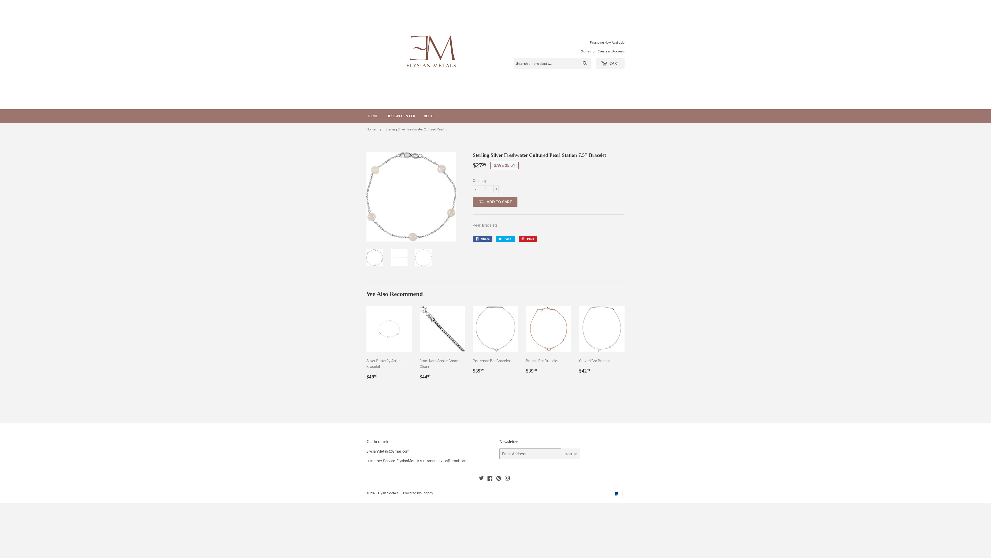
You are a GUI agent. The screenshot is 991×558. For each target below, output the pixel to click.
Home (372, 116)
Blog (429, 116)
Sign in (585, 51)
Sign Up (570, 454)
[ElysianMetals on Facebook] (490, 479)
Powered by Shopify (418, 493)
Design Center (400, 116)
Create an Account (611, 51)
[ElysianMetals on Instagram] (507, 479)
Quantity (480, 181)
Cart (614, 63)
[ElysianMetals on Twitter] (481, 479)
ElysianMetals (388, 493)
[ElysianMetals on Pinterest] (498, 479)
